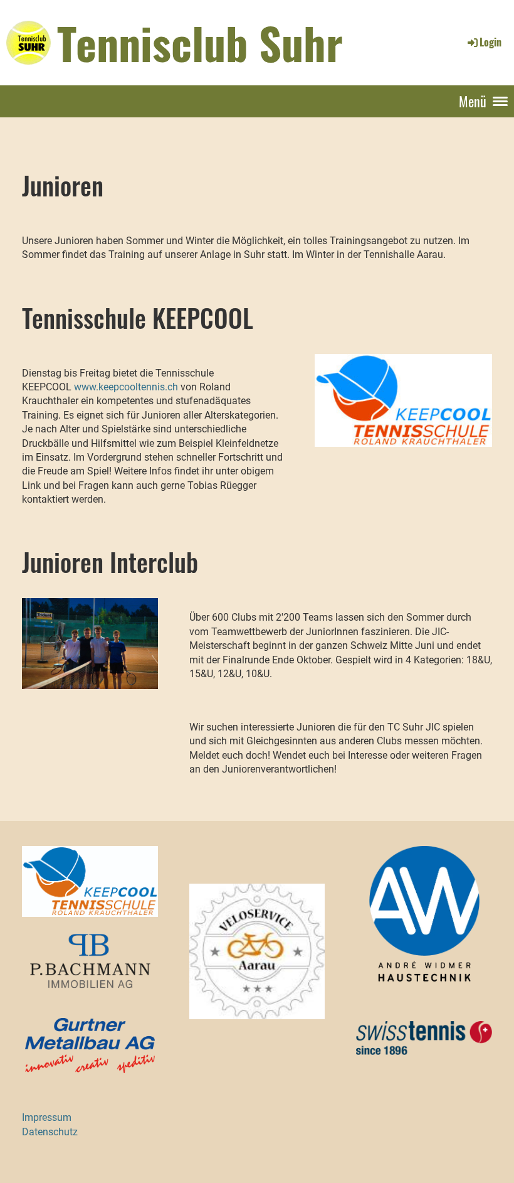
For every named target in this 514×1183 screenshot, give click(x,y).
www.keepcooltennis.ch (126, 387)
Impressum (46, 1117)
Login (490, 42)
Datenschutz (50, 1132)
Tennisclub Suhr (200, 42)
